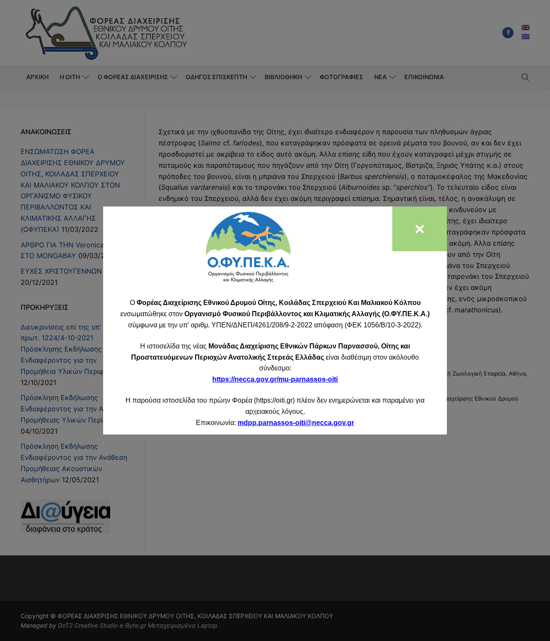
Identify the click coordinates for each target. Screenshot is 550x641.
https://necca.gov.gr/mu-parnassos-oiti (275, 379)
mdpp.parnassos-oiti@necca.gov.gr (296, 422)
